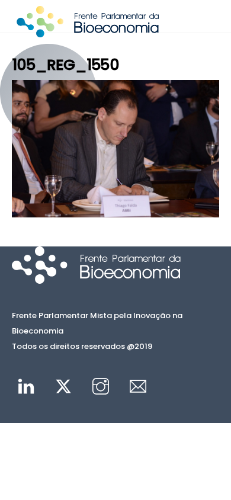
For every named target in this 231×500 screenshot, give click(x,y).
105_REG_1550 (65, 64)
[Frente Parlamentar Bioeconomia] (88, 32)
